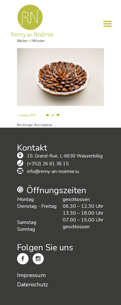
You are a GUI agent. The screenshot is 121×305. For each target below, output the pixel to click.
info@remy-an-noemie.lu (53, 171)
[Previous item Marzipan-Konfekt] (38, 77)
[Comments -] (48, 115)
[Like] (58, 115)
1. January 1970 (26, 115)
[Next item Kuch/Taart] (82, 77)
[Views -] (53, 115)
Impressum (31, 275)
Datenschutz (32, 284)
